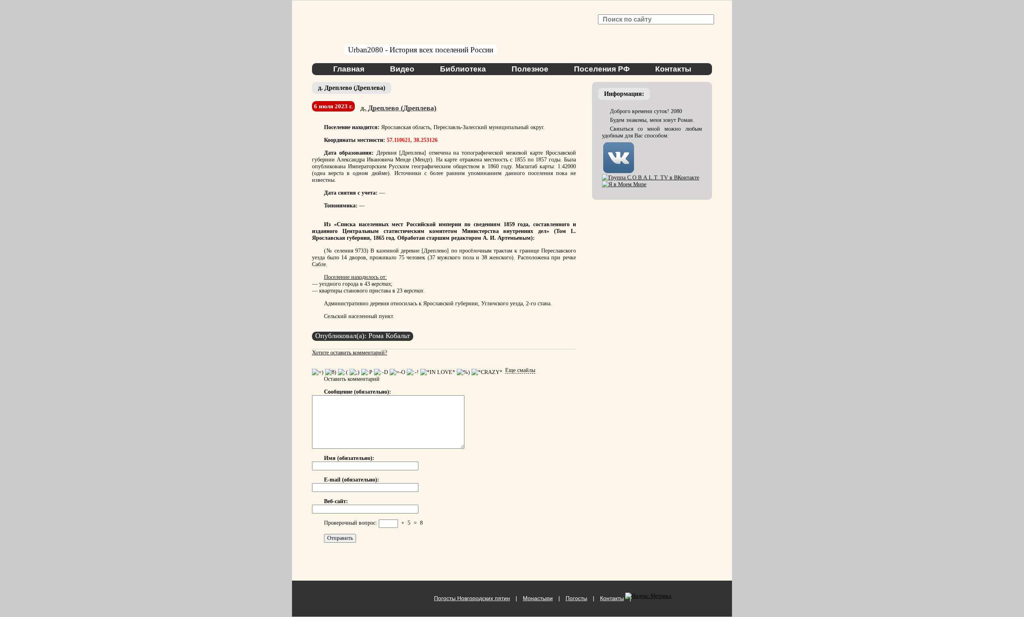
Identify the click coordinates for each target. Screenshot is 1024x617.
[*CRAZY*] (487, 372)
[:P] (366, 372)
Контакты (673, 69)
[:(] (343, 372)
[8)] (330, 372)
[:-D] (381, 372)
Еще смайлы (520, 370)
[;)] (355, 372)
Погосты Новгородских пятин (472, 598)
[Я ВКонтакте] (618, 144)
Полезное (530, 69)
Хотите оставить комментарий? (349, 353)
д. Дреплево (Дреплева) (398, 108)
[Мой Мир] (624, 184)
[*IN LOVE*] (437, 372)
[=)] (318, 372)
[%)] (463, 372)
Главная (348, 69)
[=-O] (397, 372)
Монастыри (538, 598)
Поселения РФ (602, 69)
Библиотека (463, 69)
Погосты (576, 598)
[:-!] (413, 372)
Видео (402, 69)
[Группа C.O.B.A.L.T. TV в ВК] (650, 178)
